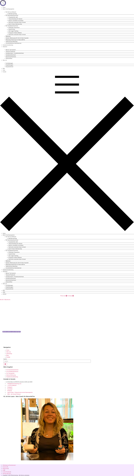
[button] (67, 152)
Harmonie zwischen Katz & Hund (17, 22)
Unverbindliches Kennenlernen (13, 43)
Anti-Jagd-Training (13, 31)
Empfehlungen (9, 65)
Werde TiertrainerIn (11, 49)
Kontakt (4, 71)
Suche (5, 359)
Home (4, 7)
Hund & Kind (11, 29)
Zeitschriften (9, 58)
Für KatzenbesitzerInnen (12, 15)
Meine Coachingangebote (8, 9)
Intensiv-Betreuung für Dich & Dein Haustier (17, 38)
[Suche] (5, 364)
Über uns (5, 60)
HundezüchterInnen (11, 55)
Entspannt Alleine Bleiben (15, 32)
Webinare (8, 36)
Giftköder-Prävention (14, 27)
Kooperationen (9, 66)
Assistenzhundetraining (8, 45)
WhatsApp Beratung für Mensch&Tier (15, 39)
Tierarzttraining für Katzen (15, 19)
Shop (4, 70)
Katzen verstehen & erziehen (15, 20)
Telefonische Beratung (11, 41)
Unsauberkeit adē (13, 17)
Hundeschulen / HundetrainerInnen (15, 53)
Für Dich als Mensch (11, 12)
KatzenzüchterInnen (11, 56)
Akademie (5, 46)
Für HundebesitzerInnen (12, 26)
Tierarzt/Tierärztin (10, 51)
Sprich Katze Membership (15, 24)
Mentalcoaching (12, 13)
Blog (4, 68)
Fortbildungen (9, 63)
